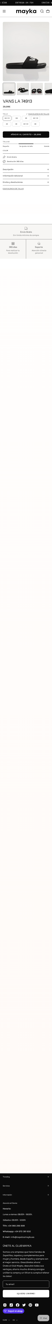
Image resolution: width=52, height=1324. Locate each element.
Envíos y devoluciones (13, 182)
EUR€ (5, 1320)
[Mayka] (26, 11)
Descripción (8, 169)
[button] (42, 11)
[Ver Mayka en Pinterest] (30, 1305)
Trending (6, 1177)
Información (7, 1195)
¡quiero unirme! (26, 1293)
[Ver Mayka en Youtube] (37, 1305)
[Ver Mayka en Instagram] (5, 1305)
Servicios (6, 1186)
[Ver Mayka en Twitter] (24, 1305)
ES (14, 1320)
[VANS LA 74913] (9, 89)
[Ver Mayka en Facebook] (18, 1305)
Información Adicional (13, 176)
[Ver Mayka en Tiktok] (11, 1305)
